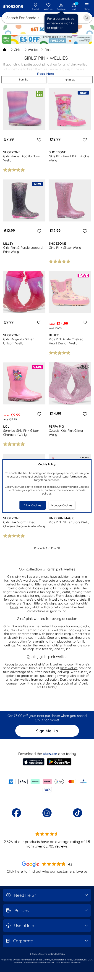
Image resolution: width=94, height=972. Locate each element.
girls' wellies (69, 668)
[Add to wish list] (38, 139)
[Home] (4, 50)
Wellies (33, 50)
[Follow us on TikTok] (77, 812)
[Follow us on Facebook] (16, 812)
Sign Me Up (47, 730)
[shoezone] (13, 6)
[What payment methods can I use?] (47, 785)
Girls (17, 50)
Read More (45, 74)
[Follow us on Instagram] (47, 812)
